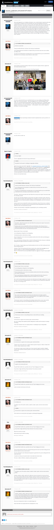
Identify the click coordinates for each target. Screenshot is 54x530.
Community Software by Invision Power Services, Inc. (27, 528)
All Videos (17, 5)
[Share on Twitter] (4, 520)
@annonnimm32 (16, 117)
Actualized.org (19, 526)
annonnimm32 (11, 12)
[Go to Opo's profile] (8, 427)
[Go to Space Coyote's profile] (8, 156)
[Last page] (12, 17)
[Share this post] (50, 20)
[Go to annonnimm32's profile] (3, 11)
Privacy (27, 526)
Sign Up (50, 1)
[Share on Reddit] (6, 520)
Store (27, 5)
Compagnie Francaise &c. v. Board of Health (39, 166)
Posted (17, 20)
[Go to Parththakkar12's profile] (8, 185)
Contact (35, 526)
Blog (22, 5)
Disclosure (31, 526)
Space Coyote (8, 151)
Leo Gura (26, 183)
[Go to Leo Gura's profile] (8, 46)
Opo (8, 422)
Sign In (46, 1)
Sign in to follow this (42, 10)
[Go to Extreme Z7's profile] (8, 68)
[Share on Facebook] (2, 520)
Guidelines (10, 5)
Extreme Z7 (8, 63)
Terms (24, 526)
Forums (3, 5)
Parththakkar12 (8, 181)
